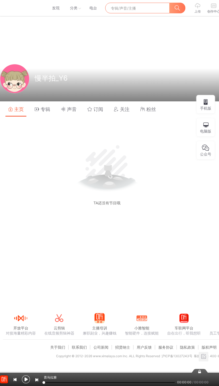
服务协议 (165, 347)
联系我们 (79, 347)
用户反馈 (144, 347)
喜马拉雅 (20, 8)
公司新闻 (100, 347)
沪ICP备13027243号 (177, 356)
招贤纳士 (122, 347)
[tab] (15, 109)
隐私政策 (187, 347)
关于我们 (57, 347)
